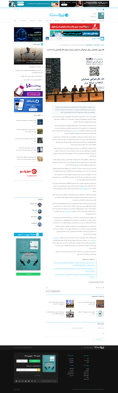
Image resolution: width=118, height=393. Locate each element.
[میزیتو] (28, 173)
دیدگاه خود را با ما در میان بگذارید (77, 328)
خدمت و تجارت (86, 374)
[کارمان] (28, 189)
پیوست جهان (86, 379)
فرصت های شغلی (70, 374)
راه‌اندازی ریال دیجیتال (67, 211)
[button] (15, 20)
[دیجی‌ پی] (84, 4)
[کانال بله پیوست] (34, 4)
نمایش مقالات (22, 361)
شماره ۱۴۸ (94, 14)
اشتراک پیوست (28, 274)
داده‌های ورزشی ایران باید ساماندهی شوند (32, 80)
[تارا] (28, 89)
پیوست (102, 45)
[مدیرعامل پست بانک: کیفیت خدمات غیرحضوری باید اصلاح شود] (70, 307)
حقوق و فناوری (86, 375)
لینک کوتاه (50, 291)
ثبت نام (16, 9)
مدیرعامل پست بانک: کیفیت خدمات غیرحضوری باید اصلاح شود (57, 303)
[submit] (38, 370)
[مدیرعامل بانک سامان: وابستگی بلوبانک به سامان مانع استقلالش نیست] (70, 317)
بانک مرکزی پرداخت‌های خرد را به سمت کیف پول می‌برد (86, 303)
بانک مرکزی (75, 131)
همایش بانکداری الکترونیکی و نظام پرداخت (96, 282)
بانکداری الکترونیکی (89, 45)
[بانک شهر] (75, 26)
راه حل (87, 377)
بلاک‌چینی (79, 165)
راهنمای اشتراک (99, 9)
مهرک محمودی (33, 204)
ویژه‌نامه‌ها (71, 368)
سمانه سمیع (34, 217)
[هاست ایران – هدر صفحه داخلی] (75, 33)
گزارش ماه (87, 370)
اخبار (88, 358)
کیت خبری (71, 375)
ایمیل (103, 333)
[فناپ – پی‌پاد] (28, 105)
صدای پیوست (70, 358)
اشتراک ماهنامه (93, 16)
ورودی (88, 368)
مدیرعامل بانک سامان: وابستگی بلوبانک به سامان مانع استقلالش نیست (55, 313)
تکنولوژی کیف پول (84, 188)
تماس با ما (71, 370)
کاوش (88, 362)
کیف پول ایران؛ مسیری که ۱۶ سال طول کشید (86, 313)
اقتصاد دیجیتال (96, 39)
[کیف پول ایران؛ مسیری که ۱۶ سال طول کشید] (100, 317)
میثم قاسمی (34, 223)
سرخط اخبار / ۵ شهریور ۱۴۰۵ (35, 67)
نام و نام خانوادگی (101, 328)
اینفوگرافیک (71, 362)
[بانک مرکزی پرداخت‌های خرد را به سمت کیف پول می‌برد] (100, 307)
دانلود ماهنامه (34, 361)
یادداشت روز (87, 360)
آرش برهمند (34, 210)
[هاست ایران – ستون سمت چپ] (28, 34)
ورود (22, 9)
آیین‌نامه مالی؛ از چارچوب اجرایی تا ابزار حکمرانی (31, 76)
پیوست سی (71, 360)
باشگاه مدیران (86, 372)
